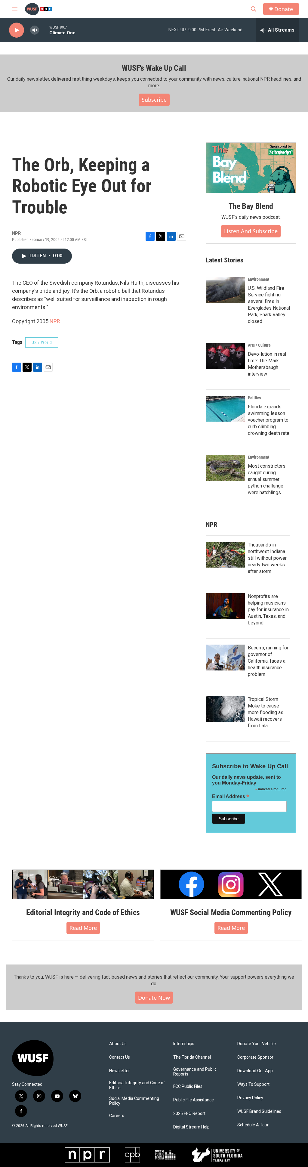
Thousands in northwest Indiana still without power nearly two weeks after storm (267, 558)
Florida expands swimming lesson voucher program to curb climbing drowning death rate (268, 420)
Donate (283, 9)
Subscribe (154, 99)
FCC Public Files (187, 1086)
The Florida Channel (192, 1057)
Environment (258, 279)
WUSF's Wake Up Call (154, 68)
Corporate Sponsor (255, 1057)
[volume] (34, 30)
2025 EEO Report (189, 1113)
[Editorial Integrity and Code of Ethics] (83, 884)
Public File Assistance (193, 1100)
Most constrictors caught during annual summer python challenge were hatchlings (266, 479)
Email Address (230, 796)
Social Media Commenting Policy (134, 1101)
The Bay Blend (251, 206)
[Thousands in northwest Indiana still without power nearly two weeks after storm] (225, 555)
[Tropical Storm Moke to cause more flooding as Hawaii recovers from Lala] (225, 709)
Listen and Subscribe (251, 231)
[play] (16, 30)
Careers (116, 1115)
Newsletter (119, 1071)
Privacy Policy (250, 1098)
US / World (42, 342)
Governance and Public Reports (195, 1071)
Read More (83, 927)
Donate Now (154, 997)
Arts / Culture (259, 345)
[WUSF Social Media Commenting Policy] (231, 884)
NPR (55, 321)
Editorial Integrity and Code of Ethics (83, 912)
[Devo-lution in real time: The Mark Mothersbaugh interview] (225, 356)
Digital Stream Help (191, 1127)
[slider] (44, 30)
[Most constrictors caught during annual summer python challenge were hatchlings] (225, 468)
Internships (183, 1044)
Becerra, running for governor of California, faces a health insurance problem (268, 661)
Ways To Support (253, 1084)
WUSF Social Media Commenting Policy (231, 912)
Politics (254, 397)
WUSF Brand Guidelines (259, 1111)
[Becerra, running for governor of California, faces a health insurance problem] (225, 657)
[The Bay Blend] (251, 168)
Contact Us (119, 1057)
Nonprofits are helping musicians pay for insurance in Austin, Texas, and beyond (268, 609)
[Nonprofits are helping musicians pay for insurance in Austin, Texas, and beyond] (225, 606)
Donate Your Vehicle (256, 1044)
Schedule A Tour (253, 1125)
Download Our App (255, 1071)
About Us (118, 1044)
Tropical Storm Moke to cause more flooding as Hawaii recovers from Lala (265, 712)
